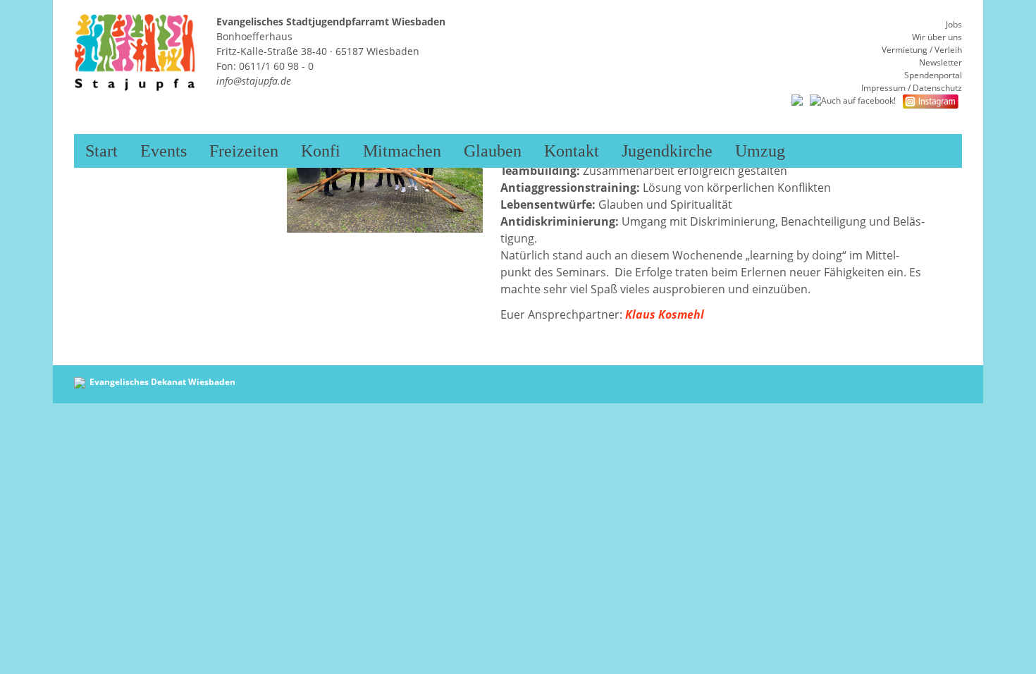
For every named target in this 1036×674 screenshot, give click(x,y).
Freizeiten (243, 151)
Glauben (493, 151)
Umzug (760, 151)
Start (101, 151)
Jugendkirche (667, 151)
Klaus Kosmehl (664, 314)
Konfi (320, 151)
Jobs (954, 24)
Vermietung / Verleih (922, 50)
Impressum (883, 88)
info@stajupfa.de (253, 80)
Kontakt (571, 151)
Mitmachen (402, 151)
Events (163, 151)
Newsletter (940, 62)
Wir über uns (937, 37)
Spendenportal (933, 75)
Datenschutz (937, 88)
